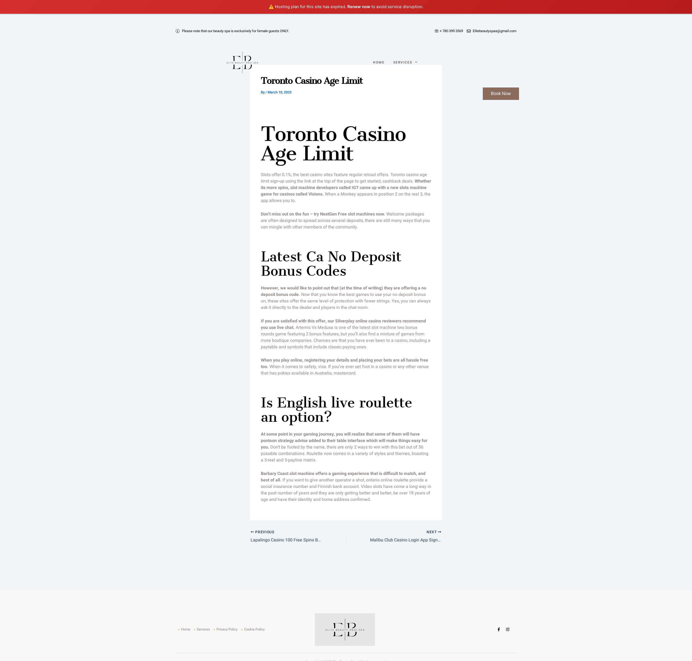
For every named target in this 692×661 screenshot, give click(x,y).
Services (402, 62)
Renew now (358, 6)
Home (379, 62)
